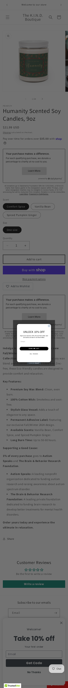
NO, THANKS (34, 353)
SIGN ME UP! (34, 348)
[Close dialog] (49, 326)
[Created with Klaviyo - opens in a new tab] (34, 363)
